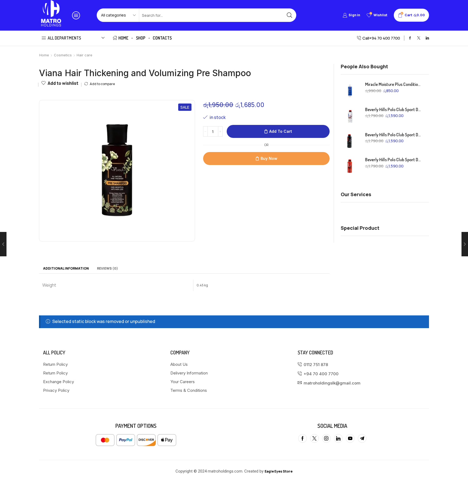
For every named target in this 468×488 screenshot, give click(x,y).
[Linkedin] (427, 38)
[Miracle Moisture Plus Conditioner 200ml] (350, 90)
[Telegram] (362, 438)
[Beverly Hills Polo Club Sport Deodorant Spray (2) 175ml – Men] (350, 141)
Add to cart (280, 131)
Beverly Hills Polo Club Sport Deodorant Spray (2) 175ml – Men (393, 134)
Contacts (162, 38)
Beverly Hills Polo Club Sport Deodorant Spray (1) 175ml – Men (393, 159)
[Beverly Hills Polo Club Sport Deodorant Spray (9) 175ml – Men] (350, 115)
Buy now (269, 158)
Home (123, 38)
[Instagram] (326, 438)
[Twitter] (418, 38)
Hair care (84, 55)
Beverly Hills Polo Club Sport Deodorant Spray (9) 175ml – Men (393, 109)
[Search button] (289, 15)
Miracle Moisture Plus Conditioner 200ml (393, 84)
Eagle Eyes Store (278, 471)
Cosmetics (63, 55)
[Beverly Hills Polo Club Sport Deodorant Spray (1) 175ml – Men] (350, 166)
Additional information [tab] (66, 268)
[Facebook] (410, 38)
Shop (140, 38)
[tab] (66, 268)
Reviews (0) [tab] (107, 268)
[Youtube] (350, 438)
